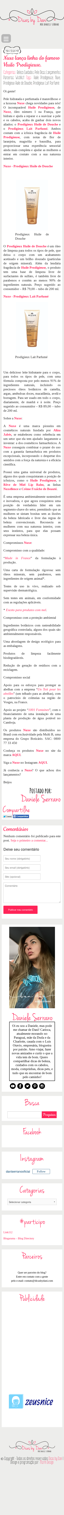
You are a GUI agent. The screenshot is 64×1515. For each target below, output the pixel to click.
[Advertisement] (32, 1348)
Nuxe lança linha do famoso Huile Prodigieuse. (31, 61)
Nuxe (57, 77)
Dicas (43, 72)
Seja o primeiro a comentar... (29, 840)
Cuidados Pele (31, 72)
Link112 (7, 1232)
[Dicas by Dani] (32, 17)
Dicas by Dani (55, 1458)
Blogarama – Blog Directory (18, 1238)
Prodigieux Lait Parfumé (46, 83)
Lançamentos (53, 72)
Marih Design (47, 1462)
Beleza (20, 72)
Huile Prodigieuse (43, 77)
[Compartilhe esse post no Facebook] (21, 816)
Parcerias (8, 77)
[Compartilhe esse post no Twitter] (7, 816)
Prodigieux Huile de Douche (17, 83)
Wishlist (20, 77)
